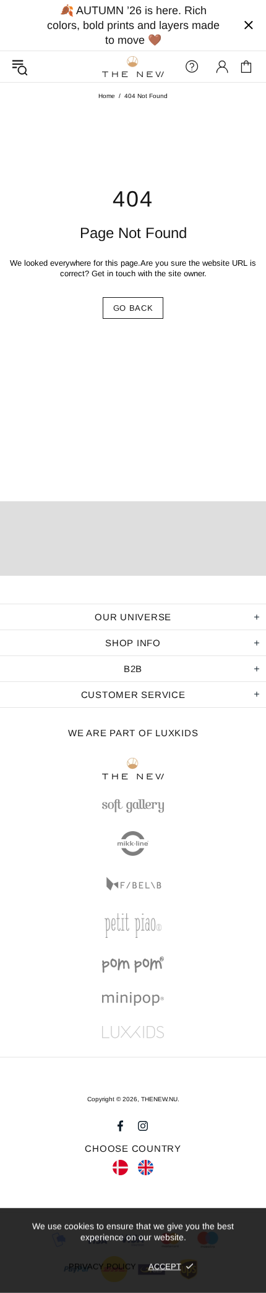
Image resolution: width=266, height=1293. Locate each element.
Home (106, 95)
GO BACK (133, 308)
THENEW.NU (133, 67)
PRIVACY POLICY (102, 1266)
